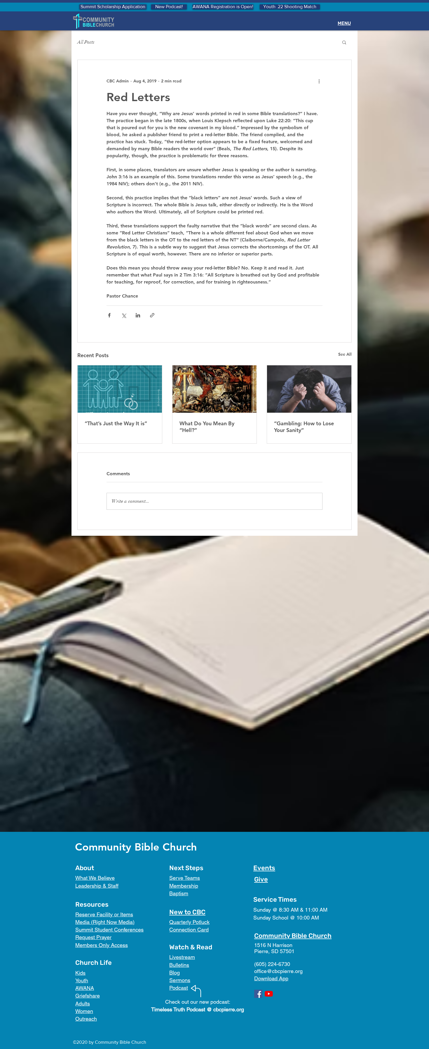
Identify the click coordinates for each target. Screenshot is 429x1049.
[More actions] (318, 80)
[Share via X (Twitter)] (123, 315)
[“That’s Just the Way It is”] (120, 389)
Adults (82, 1003)
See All (345, 354)
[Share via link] (152, 315)
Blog (174, 972)
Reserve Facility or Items (104, 914)
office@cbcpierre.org (278, 971)
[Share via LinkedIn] (138, 315)
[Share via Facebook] (109, 315)
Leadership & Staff (96, 886)
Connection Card (189, 930)
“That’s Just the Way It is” (116, 423)
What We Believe (95, 878)
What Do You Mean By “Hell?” (206, 426)
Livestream (182, 957)
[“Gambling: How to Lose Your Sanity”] (309, 389)
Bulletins (179, 965)
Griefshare (87, 996)
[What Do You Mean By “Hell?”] (214, 389)
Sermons (179, 980)
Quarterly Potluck (189, 922)
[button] (344, 42)
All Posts (86, 42)
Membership (183, 886)
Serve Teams (184, 878)
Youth (81, 980)
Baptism (178, 893)
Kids (80, 973)
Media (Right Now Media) (105, 922)
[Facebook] (258, 994)
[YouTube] (269, 994)
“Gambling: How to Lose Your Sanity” (304, 426)
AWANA (84, 988)
